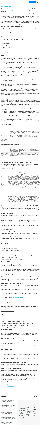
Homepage (28, 403)
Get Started (35, 403)
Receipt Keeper (22, 417)
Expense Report (22, 408)
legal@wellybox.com (10, 386)
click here (29, 299)
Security (11, 431)
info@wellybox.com (23, 431)
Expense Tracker (22, 403)
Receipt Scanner (22, 410)
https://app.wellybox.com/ (17, 297)
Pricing (34, 405)
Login (34, 411)
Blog (27, 405)
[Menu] (37, 2)
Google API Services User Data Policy (18, 10)
